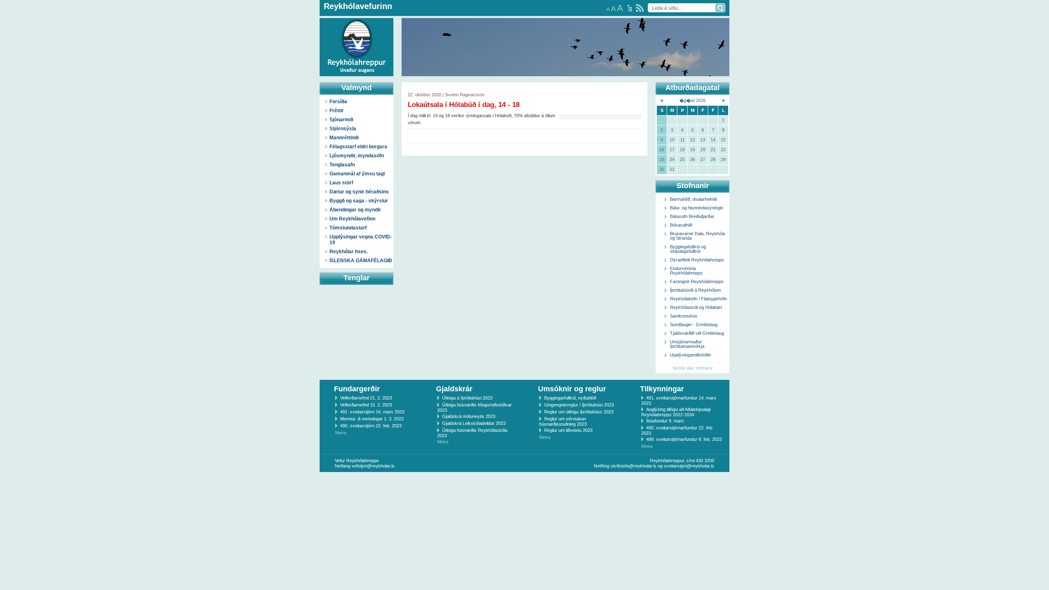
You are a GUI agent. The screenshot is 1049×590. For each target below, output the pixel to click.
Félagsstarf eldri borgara (358, 147)
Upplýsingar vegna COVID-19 (360, 239)
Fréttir (336, 110)
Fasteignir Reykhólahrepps (697, 281)
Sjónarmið (341, 120)
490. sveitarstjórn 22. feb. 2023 (371, 425)
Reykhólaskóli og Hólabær (696, 307)
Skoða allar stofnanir (692, 367)
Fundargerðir (357, 389)
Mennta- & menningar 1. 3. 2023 (372, 418)
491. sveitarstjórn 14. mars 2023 (372, 411)
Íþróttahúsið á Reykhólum (695, 290)
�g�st (687, 100)
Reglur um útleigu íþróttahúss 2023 (578, 411)
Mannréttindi (344, 138)
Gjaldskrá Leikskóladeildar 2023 (474, 423)
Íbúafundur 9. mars (665, 420)
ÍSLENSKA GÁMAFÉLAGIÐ (360, 260)
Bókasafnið (681, 224)
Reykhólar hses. (348, 251)
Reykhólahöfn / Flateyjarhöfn (698, 298)
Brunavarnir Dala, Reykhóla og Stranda (697, 236)
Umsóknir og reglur (572, 389)
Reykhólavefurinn (358, 6)
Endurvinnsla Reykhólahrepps (686, 270)
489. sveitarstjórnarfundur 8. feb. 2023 (684, 439)
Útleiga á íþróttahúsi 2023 (467, 397)
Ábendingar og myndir (355, 210)
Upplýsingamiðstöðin (690, 354)
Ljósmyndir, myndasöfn (356, 156)
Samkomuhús (683, 315)
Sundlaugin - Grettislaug (693, 324)
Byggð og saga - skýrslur (358, 201)
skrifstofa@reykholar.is (633, 465)
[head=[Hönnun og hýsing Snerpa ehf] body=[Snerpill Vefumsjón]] (524, 480)
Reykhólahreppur (36, 41)
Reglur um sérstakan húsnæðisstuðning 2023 (563, 421)
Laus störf (341, 183)
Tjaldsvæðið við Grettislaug (697, 333)
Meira (340, 432)
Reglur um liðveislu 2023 (568, 430)
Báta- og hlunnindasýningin (696, 207)
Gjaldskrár (454, 389)
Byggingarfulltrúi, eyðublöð (570, 397)
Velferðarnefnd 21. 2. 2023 (366, 397)
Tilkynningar (662, 389)
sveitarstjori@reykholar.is (689, 465)
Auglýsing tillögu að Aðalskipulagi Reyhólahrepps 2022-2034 (676, 412)
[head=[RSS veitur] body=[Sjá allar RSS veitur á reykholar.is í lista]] (640, 8)
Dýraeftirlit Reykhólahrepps (697, 259)
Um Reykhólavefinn (352, 219)
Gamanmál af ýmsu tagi (357, 174)
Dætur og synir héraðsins (359, 192)
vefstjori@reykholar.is (373, 465)
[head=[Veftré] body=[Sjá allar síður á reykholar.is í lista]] (629, 8)
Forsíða (338, 101)
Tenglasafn (342, 165)
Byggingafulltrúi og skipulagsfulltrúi (688, 249)
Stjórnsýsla (342, 129)
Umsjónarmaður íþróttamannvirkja (687, 344)
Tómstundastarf (348, 228)
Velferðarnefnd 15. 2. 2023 (366, 404)
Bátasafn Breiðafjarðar (692, 216)
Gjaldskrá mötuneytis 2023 (468, 416)
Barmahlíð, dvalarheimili (693, 199)
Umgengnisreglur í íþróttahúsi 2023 (579, 404)
